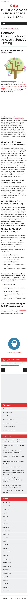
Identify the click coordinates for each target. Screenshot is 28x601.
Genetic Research (7, 412)
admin (16, 28)
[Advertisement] (14, 104)
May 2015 (5, 580)
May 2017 (5, 541)
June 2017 (5, 537)
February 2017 (6, 552)
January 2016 (6, 559)
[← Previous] (3, 370)
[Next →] (25, 370)
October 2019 (6, 502)
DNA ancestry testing (17, 118)
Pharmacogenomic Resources (10, 430)
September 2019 (7, 506)
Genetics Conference (8, 419)
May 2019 (5, 520)
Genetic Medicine (7, 408)
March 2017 (6, 548)
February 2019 (6, 530)
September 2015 (7, 573)
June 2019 (5, 516)
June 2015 (5, 576)
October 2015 (6, 569)
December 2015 (7, 562)
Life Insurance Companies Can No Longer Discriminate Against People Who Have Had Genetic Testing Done (13, 472)
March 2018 (6, 534)
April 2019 (5, 523)
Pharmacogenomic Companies (11, 360)
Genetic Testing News (13, 365)
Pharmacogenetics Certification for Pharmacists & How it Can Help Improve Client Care (12, 479)
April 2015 (5, 583)
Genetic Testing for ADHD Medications (12, 467)
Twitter (11, 5)
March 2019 (6, 527)
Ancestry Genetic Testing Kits (14, 352)
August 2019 (6, 509)
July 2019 (5, 513)
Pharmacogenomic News (9, 426)
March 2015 (6, 587)
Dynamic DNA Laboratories (7, 235)
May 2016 (5, 555)
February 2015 (6, 591)
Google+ (14, 5)
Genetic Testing (6, 359)
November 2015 (7, 566)
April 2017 (5, 544)
